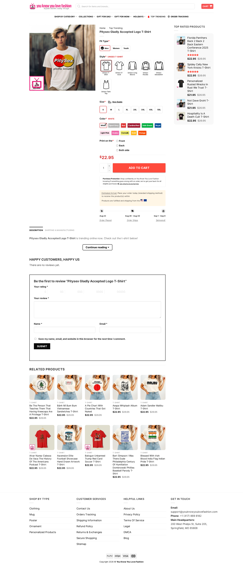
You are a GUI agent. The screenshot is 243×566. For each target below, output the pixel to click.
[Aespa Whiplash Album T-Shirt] (125, 387)
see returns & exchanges (129, 184)
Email (103, 323)
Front (122, 140)
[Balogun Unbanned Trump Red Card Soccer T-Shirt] (97, 437)
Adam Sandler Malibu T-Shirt (151, 407)
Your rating (41, 286)
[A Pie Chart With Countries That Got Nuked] (97, 387)
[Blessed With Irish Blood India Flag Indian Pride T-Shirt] (153, 437)
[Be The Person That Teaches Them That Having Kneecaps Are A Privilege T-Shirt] (41, 387)
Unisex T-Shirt (106, 74)
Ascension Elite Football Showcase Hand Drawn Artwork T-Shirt (68, 460)
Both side (124, 150)
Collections (86, 16)
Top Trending (158, 16)
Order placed (106, 220)
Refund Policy (84, 526)
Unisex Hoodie (145, 74)
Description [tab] (36, 230)
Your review (41, 298)
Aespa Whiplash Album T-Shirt (125, 407)
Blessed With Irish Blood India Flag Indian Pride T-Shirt (152, 458)
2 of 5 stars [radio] (54, 291)
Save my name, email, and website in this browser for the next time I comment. (82, 338)
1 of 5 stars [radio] (38, 291)
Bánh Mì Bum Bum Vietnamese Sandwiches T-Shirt (67, 408)
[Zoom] (33, 87)
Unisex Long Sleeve (132, 74)
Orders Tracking (86, 514)
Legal (127, 526)
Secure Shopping (86, 538)
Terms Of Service (134, 520)
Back (121, 145)
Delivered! (161, 220)
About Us (129, 508)
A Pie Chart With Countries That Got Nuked (95, 408)
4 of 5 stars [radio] (90, 291)
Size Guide (117, 102)
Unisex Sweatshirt (159, 74)
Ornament (35, 526)
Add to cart (139, 168)
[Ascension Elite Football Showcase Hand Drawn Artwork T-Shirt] (69, 437)
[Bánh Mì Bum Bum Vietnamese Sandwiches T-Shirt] (69, 387)
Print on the (107, 140)
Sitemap (81, 543)
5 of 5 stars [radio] (110, 291)
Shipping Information (89, 520)
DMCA (127, 532)
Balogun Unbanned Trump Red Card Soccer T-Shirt (95, 458)
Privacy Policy (132, 514)
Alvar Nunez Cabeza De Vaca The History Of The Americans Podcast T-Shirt (40, 460)
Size (103, 101)
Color (103, 118)
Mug (32, 514)
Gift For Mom (121, 16)
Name (38, 323)
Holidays (138, 16)
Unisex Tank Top (106, 92)
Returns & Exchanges (89, 532)
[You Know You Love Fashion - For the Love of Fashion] (50, 6)
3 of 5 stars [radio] (71, 291)
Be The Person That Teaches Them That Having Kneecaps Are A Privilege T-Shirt (40, 410)
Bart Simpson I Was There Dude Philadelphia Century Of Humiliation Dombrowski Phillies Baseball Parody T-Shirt (124, 464)
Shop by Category (64, 16)
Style (103, 56)
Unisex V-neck (119, 74)
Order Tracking (180, 16)
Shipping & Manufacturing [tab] (60, 230)
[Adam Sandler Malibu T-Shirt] (153, 387)
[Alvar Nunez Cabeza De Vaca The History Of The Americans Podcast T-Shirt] (41, 437)
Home (102, 28)
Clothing (34, 508)
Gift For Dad (104, 16)
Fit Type (105, 41)
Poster (33, 520)
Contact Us (83, 508)
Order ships (132, 220)
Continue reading (96, 247)
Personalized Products (42, 532)
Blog (126, 538)
